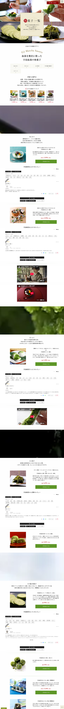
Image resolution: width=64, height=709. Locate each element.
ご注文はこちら (46, 161)
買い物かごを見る (52, 2)
